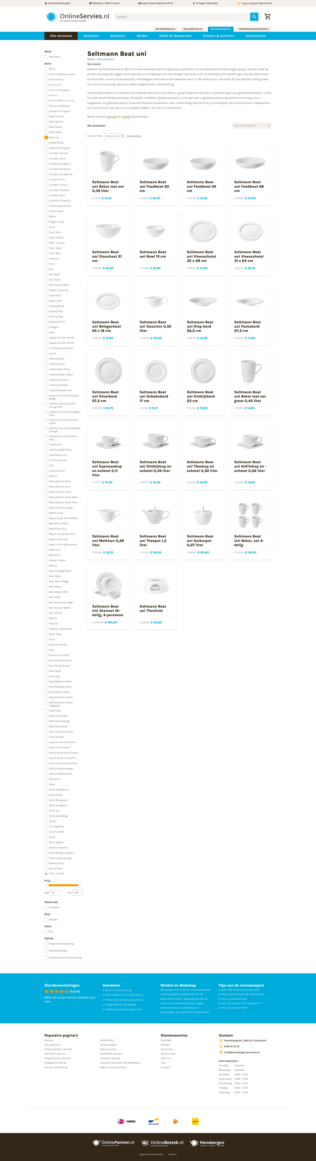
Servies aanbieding (55, 1067)
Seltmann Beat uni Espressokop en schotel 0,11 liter (107, 468)
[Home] (76, 17)
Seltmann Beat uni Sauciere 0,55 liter (155, 326)
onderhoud (232, 989)
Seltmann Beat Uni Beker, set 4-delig (249, 540)
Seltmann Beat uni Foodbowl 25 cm (201, 186)
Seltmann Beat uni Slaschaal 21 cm (107, 256)
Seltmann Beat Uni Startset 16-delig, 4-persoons (107, 610)
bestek (126, 116)
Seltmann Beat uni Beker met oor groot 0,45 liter (250, 396)
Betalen (165, 1044)
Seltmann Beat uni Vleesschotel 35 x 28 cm (201, 256)
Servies (48, 1040)
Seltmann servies (54, 1053)
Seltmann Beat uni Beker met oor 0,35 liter (108, 186)
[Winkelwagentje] (267, 17)
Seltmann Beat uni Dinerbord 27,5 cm (105, 396)
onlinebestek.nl (193, 29)
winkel (242, 1007)
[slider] (46, 885)
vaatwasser (256, 994)
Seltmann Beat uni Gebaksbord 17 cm (154, 396)
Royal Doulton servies (57, 1058)
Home (90, 59)
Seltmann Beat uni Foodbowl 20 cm (154, 186)
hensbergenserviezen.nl (254, 29)
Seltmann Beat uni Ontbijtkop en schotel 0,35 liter (155, 466)
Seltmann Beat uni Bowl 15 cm (153, 254)
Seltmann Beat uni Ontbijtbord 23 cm (201, 396)
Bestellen (166, 1040)
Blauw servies (108, 1049)
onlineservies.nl (221, 29)
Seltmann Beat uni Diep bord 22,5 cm (200, 326)
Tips (163, 1062)
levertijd (241, 998)
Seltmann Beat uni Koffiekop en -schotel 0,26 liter (250, 466)
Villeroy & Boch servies (58, 1049)
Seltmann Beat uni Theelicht (153, 608)
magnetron (253, 1003)
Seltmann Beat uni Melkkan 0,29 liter (108, 540)
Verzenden (167, 1049)
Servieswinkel (52, 1044)
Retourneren (168, 1053)
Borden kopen (108, 1044)
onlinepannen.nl (165, 29)
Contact (165, 1067)
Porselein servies (110, 1058)
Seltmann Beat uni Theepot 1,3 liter (153, 540)
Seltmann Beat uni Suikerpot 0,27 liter (200, 540)
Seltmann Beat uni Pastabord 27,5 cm (247, 326)
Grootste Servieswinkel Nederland (120, 1062)
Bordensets (107, 1040)
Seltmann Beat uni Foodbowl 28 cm (249, 186)
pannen (112, 116)
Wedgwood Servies (55, 1062)
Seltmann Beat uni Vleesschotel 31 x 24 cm (248, 256)
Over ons (166, 1058)
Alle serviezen (105, 59)
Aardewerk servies (111, 1053)
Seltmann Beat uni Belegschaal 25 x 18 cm (106, 326)
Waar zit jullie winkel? (113, 1067)
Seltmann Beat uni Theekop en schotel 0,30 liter (202, 466)
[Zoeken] (254, 17)
